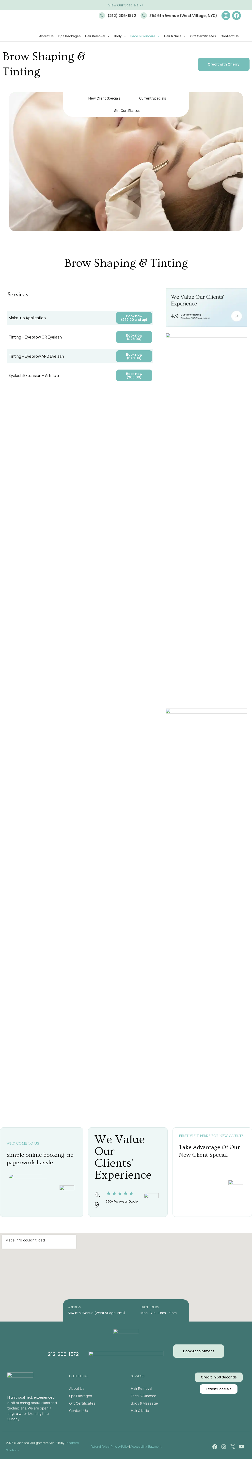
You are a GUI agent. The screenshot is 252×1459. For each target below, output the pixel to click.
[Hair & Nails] (140, 1410)
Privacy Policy (120, 1446)
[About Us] (76, 1388)
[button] (126, 5)
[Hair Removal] (141, 1388)
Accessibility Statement (145, 1446)
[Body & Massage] (144, 1403)
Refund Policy (100, 1446)
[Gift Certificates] (82, 1403)
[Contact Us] (78, 1410)
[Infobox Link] (117, 15)
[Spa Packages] (80, 1396)
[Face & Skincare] (143, 1396)
